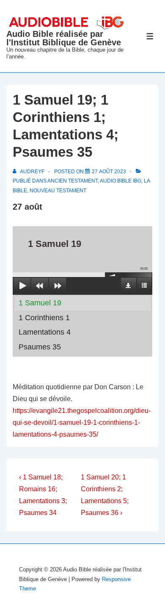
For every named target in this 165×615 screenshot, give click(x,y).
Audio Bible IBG (120, 181)
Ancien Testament (72, 181)
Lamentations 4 (45, 332)
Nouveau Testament (58, 191)
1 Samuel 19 (40, 303)
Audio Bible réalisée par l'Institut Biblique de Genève (63, 38)
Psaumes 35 (40, 347)
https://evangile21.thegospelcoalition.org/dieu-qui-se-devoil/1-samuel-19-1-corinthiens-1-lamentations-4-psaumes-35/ (82, 422)
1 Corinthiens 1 (44, 317)
